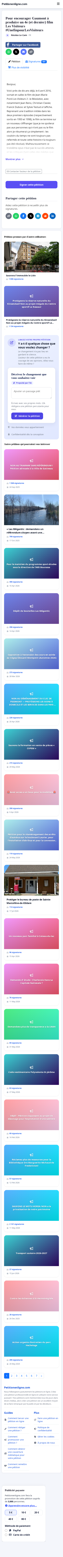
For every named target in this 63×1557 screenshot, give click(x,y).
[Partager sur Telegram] (38, 216)
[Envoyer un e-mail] (24, 52)
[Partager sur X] (16, 52)
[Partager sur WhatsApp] (9, 52)
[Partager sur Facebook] (23, 216)
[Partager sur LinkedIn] (53, 216)
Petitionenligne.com (14, 4)
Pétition (15, 61)
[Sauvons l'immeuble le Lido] (31, 262)
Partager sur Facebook (25, 44)
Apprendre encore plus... (22, 1505)
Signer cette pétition (32, 184)
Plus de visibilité (20, 67)
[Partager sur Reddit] (45, 216)
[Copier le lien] (31, 52)
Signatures (37, 61)
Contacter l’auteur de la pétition (25, 171)
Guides (8, 1412)
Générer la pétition (29, 415)
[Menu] (58, 4)
